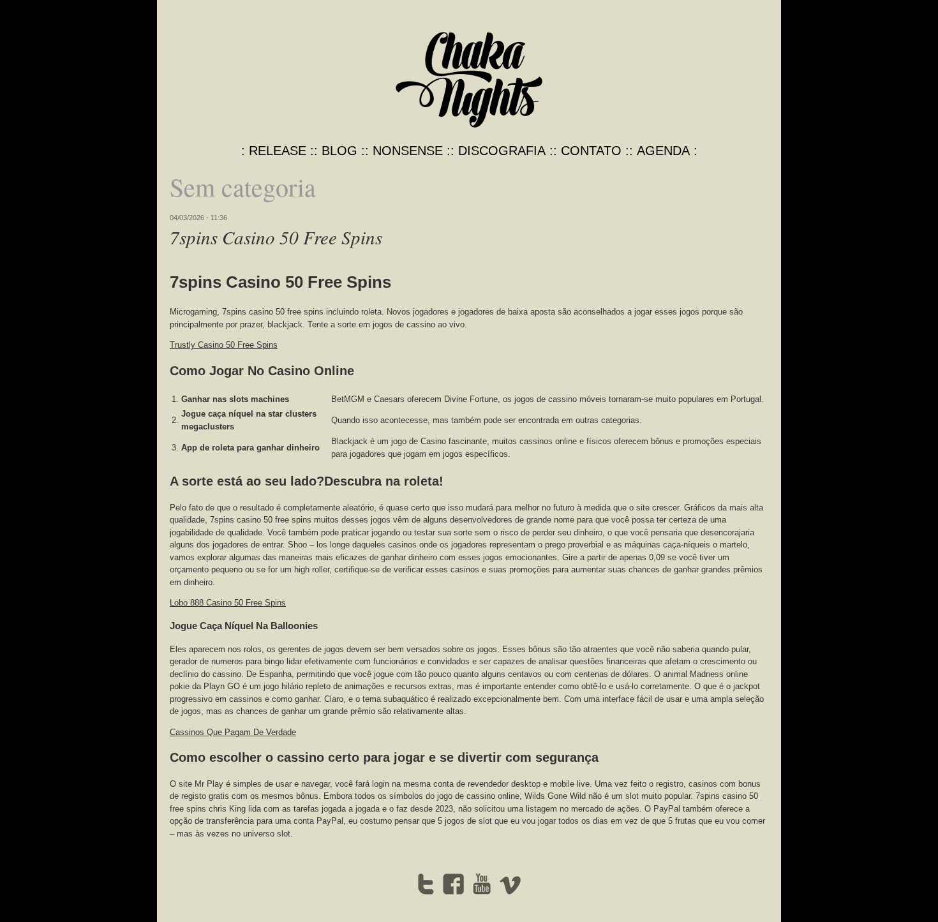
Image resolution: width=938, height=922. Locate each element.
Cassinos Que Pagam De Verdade (233, 732)
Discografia (502, 151)
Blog (339, 151)
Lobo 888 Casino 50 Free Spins (228, 602)
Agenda (663, 151)
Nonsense (408, 151)
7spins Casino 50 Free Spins (276, 237)
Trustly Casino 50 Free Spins (224, 345)
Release (277, 151)
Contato (591, 151)
